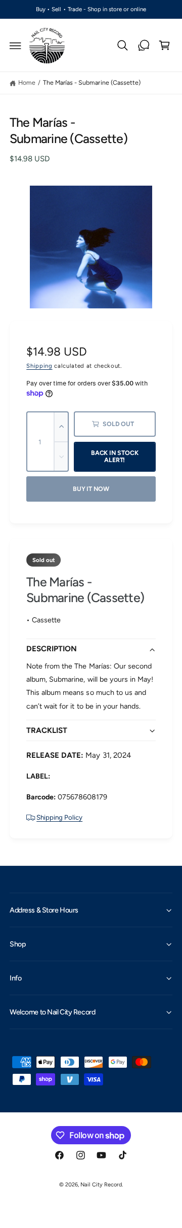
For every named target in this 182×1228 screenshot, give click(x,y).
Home (26, 82)
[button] (15, 45)
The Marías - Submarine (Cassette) (91, 82)
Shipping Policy (59, 817)
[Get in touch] (143, 45)
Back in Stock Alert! (115, 456)
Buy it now (91, 489)
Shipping (39, 365)
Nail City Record (100, 1184)
